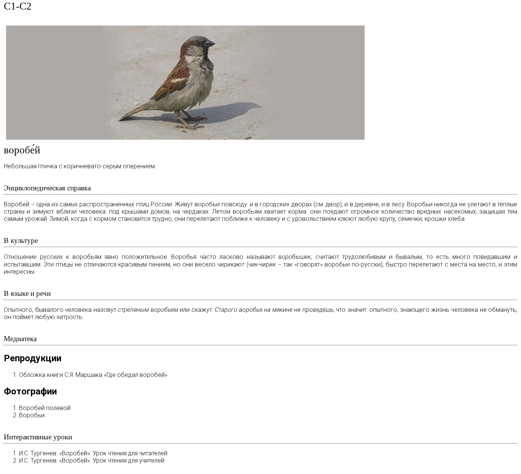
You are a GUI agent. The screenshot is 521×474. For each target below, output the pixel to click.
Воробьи (32, 415)
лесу (398, 204)
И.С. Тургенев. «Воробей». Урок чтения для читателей (93, 453)
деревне (367, 204)
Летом (221, 211)
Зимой (59, 218)
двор (333, 204)
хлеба (456, 218)
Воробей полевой (45, 408)
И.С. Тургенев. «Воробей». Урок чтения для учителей (91, 460)
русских (51, 256)
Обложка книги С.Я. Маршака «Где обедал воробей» (93, 374)
